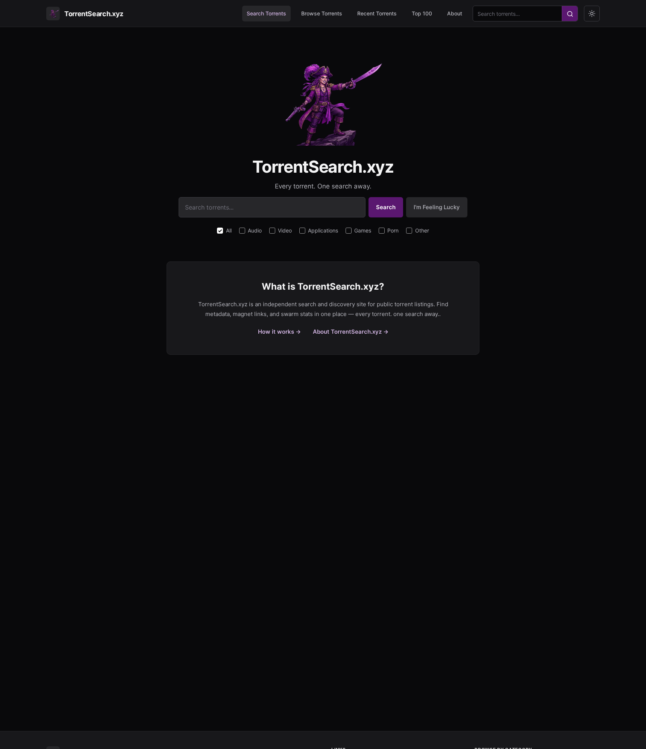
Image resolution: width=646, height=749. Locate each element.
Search (386, 207)
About (454, 13)
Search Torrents (266, 13)
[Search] (570, 14)
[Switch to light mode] (592, 13)
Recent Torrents (377, 13)
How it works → (279, 331)
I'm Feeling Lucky (437, 207)
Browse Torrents (321, 13)
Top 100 (422, 13)
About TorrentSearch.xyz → (350, 331)
